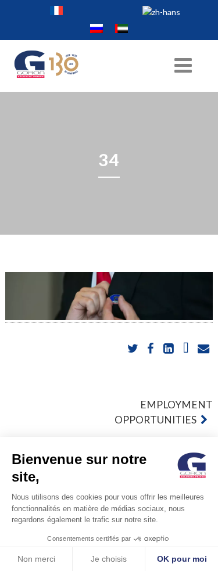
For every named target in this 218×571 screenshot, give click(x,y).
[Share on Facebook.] (151, 348)
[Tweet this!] (134, 348)
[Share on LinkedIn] (169, 348)
